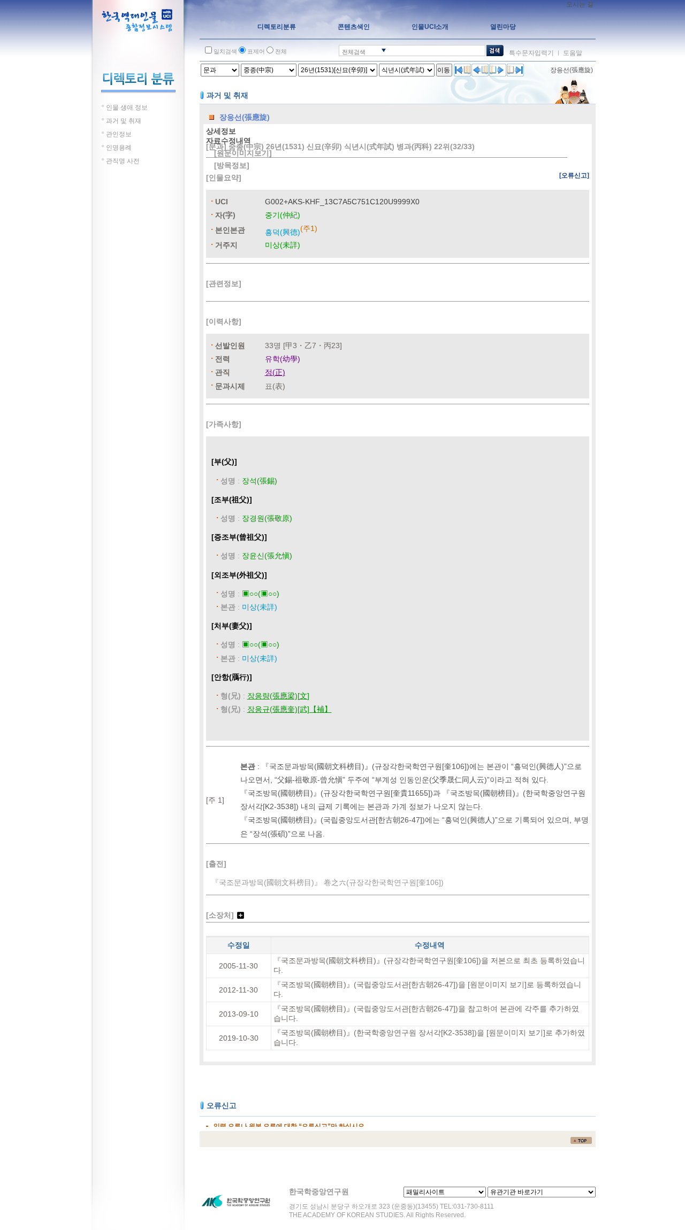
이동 (443, 70)
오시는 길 (579, 4)
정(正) (275, 372)
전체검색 (354, 52)
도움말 (572, 53)
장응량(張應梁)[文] (278, 695)
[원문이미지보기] (243, 153)
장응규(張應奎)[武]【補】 (289, 709)
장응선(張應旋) (571, 70)
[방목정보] (231, 165)
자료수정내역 (228, 140)
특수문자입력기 (531, 53)
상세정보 (221, 131)
